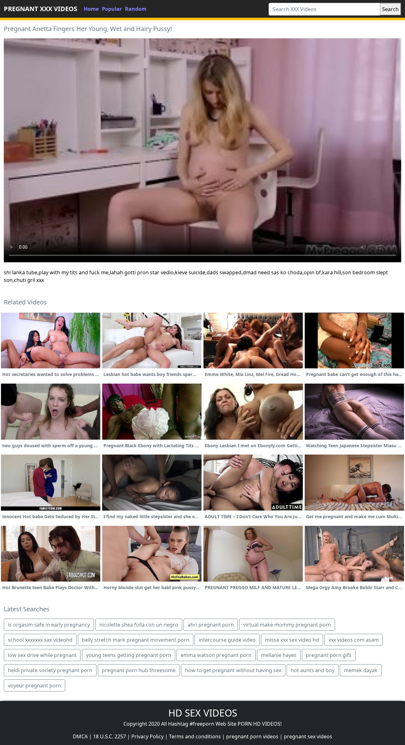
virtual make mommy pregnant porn (287, 624)
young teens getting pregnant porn (128, 655)
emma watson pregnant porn (216, 655)
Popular (112, 8)
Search (390, 9)
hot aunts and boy (312, 670)
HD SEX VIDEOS (202, 712)
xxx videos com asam (353, 639)
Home (91, 8)
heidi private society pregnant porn (50, 670)
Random (135, 8)
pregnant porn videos (252, 736)
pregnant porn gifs (329, 655)
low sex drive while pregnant (42, 655)
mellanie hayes (278, 655)
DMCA (80, 736)
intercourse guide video (227, 639)
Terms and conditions (195, 736)
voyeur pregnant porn (34, 685)
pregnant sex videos (308, 736)
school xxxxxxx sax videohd (40, 639)
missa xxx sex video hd (292, 639)
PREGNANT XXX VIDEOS (40, 8)
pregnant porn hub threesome (139, 670)
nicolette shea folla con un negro (138, 624)
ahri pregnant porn (211, 624)
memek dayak (360, 670)
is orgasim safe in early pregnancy (49, 624)
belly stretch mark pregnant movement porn (135, 639)
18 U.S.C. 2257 (109, 736)
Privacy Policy (147, 736)
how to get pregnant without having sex (233, 670)
